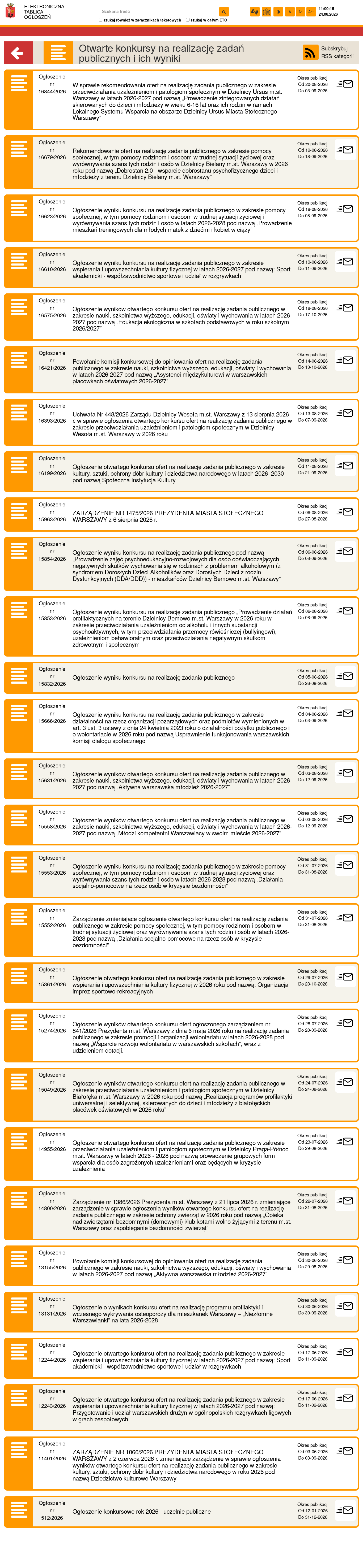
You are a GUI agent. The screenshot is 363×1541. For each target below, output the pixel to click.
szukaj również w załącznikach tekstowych (142, 20)
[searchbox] (153, 11)
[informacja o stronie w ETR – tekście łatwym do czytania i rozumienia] (266, 11)
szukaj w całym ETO (209, 20)
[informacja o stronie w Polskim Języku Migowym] (255, 11)
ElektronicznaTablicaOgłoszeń (44, 11)
